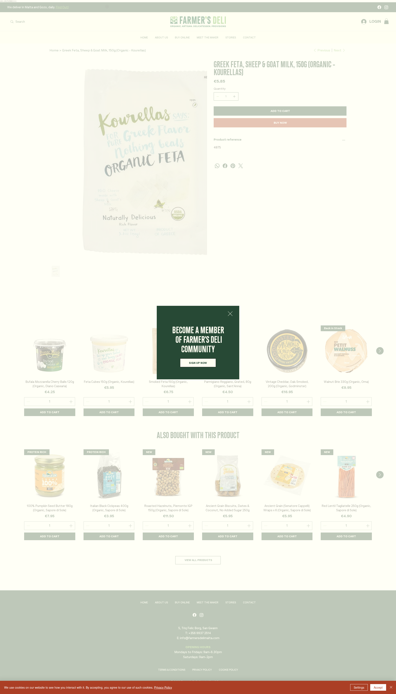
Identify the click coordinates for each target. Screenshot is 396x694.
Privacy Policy (163, 687)
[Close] (391, 687)
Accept (378, 687)
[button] (230, 313)
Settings (359, 687)
